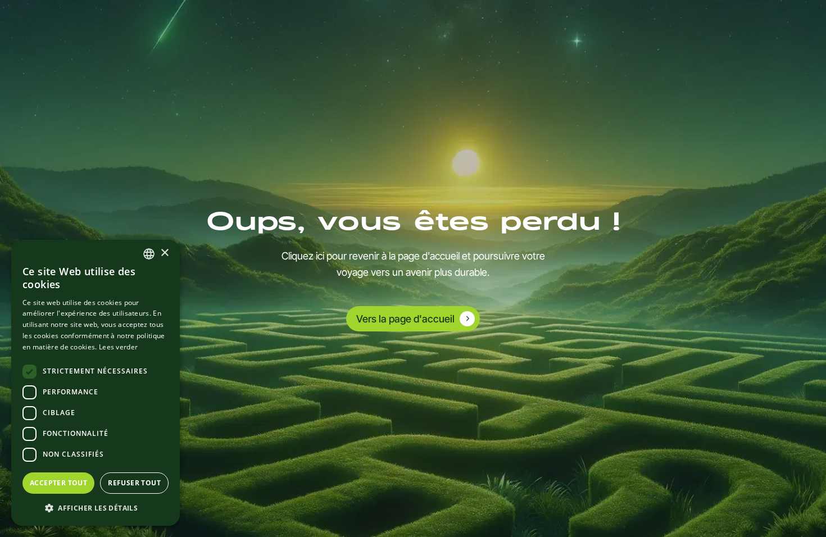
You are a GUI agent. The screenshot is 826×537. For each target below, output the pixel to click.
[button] (95, 508)
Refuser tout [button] (134, 483)
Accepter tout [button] (58, 483)
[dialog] (95, 383)
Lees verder (118, 347)
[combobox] (149, 254)
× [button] (164, 253)
